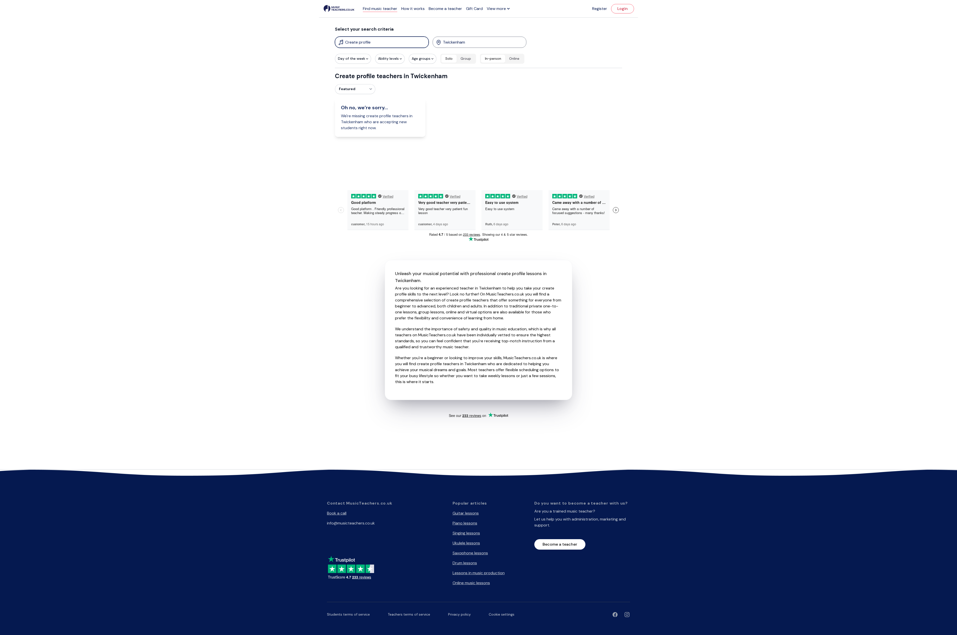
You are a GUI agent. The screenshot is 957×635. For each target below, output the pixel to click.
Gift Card (474, 8)
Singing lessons (466, 533)
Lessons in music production (479, 573)
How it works (413, 8)
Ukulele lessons (466, 543)
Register (599, 8)
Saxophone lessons (470, 553)
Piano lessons (465, 523)
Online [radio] (514, 58)
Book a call (336, 513)
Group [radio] (466, 58)
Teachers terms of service (409, 614)
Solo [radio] (449, 58)
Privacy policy (459, 614)
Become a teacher (445, 8)
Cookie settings (501, 614)
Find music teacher (380, 8)
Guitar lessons (466, 513)
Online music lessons (471, 582)
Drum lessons (465, 563)
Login (622, 8)
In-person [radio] (493, 58)
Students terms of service (348, 614)
